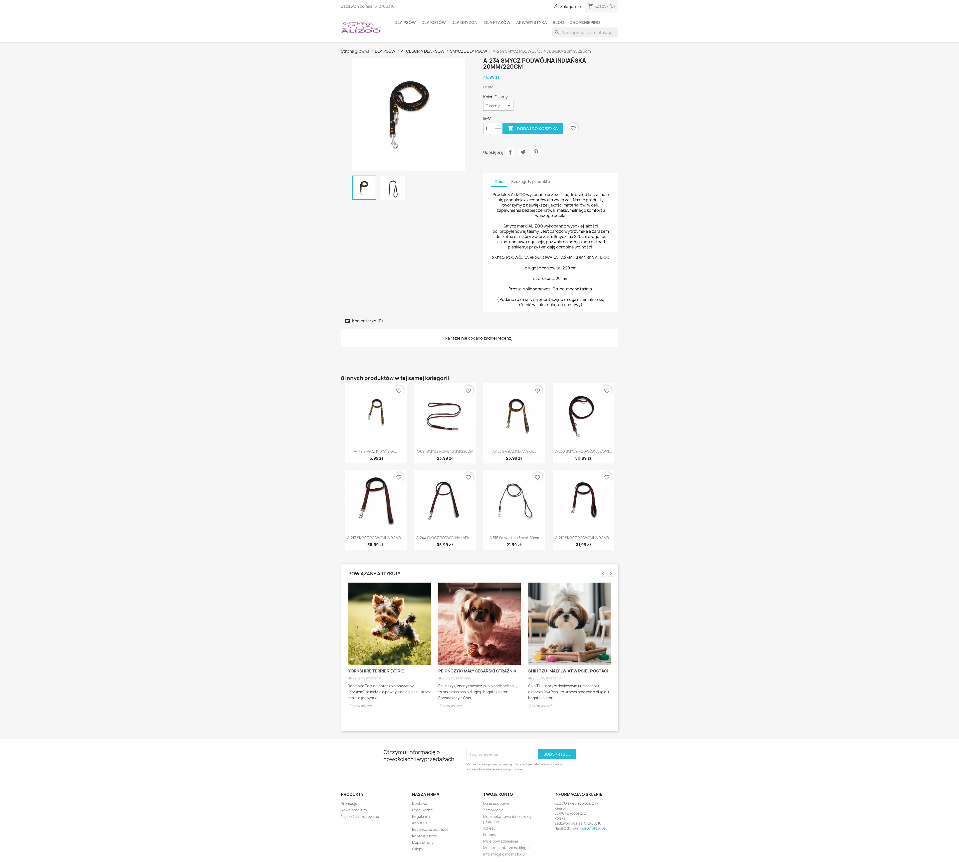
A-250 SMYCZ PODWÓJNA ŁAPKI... (583, 451)
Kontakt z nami (424, 836)
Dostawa (419, 803)
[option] (390, 649)
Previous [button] (603, 573)
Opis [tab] (498, 181)
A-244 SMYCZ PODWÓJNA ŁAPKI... (444, 537)
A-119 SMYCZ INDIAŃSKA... (375, 451)
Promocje (349, 803)
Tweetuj (523, 152)
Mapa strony (423, 842)
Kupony (489, 834)
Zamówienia (493, 810)
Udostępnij (510, 152)
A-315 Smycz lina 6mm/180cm (514, 537)
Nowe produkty (354, 810)
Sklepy (417, 849)
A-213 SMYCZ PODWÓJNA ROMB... (375, 537)
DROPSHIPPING (585, 22)
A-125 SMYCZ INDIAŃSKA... (514, 451)
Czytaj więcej (360, 705)
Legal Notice (422, 810)
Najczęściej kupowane (360, 816)
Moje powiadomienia (500, 841)
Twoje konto (498, 794)
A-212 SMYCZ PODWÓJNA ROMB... (583, 537)
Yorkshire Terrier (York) (376, 671)
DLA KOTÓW (434, 22)
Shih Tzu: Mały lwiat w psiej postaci (568, 671)
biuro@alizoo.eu (594, 828)
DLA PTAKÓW (497, 22)
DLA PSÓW (405, 22)
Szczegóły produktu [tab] (530, 181)
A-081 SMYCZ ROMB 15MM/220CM (445, 451)
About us (420, 823)
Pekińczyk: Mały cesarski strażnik (477, 671)
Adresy (489, 828)
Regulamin (421, 816)
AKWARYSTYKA (531, 22)
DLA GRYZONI (465, 22)
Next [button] (611, 573)
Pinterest (536, 152)
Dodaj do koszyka (533, 128)
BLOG (558, 22)
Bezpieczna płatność (430, 829)
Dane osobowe (496, 803)
